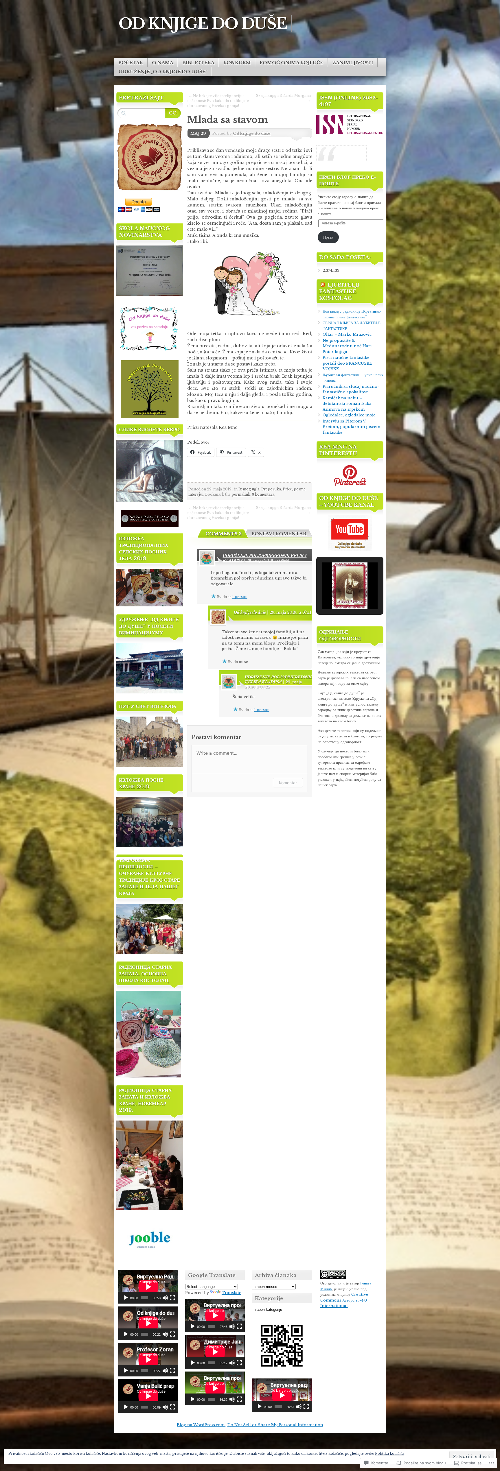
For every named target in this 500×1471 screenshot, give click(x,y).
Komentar (288, 782)
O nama (162, 62)
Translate (231, 1292)
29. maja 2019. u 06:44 (268, 560)
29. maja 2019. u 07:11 (290, 612)
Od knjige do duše (252, 133)
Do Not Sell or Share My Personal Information (275, 1424)
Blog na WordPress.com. (201, 1424)
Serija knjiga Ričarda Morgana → (283, 97)
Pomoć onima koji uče (291, 62)
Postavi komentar (278, 533)
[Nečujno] (165, 1298)
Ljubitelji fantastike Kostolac (339, 291)
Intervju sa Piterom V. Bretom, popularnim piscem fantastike (351, 427)
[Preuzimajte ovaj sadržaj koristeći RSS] (323, 285)
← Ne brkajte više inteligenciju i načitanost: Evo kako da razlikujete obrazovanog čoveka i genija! (218, 101)
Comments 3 (223, 533)
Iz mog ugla (249, 489)
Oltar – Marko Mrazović (347, 334)
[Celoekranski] (172, 1298)
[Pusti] (126, 1298)
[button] (336, 593)
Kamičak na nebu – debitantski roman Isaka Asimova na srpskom (347, 404)
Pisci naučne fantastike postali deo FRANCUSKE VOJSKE (347, 363)
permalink (240, 494)
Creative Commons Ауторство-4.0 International (344, 1300)
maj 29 (198, 133)
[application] (148, 1287)
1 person (239, 597)
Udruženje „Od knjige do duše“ (162, 71)
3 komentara (263, 494)
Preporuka (271, 489)
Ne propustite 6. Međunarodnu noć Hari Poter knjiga (347, 346)
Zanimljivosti (352, 62)
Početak (130, 62)
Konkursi (237, 62)
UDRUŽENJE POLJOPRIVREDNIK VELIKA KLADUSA (278, 679)
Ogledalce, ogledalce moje (349, 415)
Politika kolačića (389, 1453)
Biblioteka (198, 62)
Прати (328, 237)
